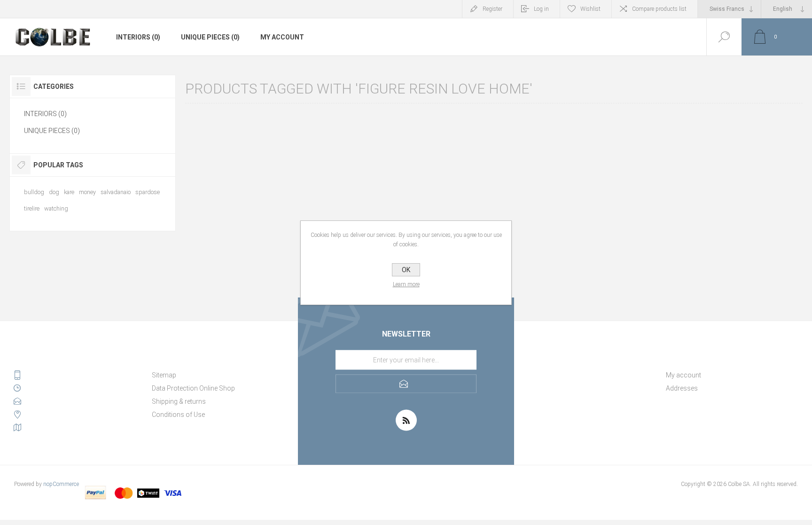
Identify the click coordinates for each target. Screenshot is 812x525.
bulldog (34, 192)
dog (54, 192)
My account (282, 37)
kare (69, 192)
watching (56, 208)
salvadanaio (116, 192)
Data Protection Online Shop (193, 388)
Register (492, 9)
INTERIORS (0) (138, 37)
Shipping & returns (179, 401)
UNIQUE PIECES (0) (210, 37)
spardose (147, 192)
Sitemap (164, 375)
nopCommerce (61, 484)
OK (406, 270)
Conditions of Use (178, 414)
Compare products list (659, 9)
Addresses (682, 388)
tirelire (31, 208)
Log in (541, 9)
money (87, 192)
